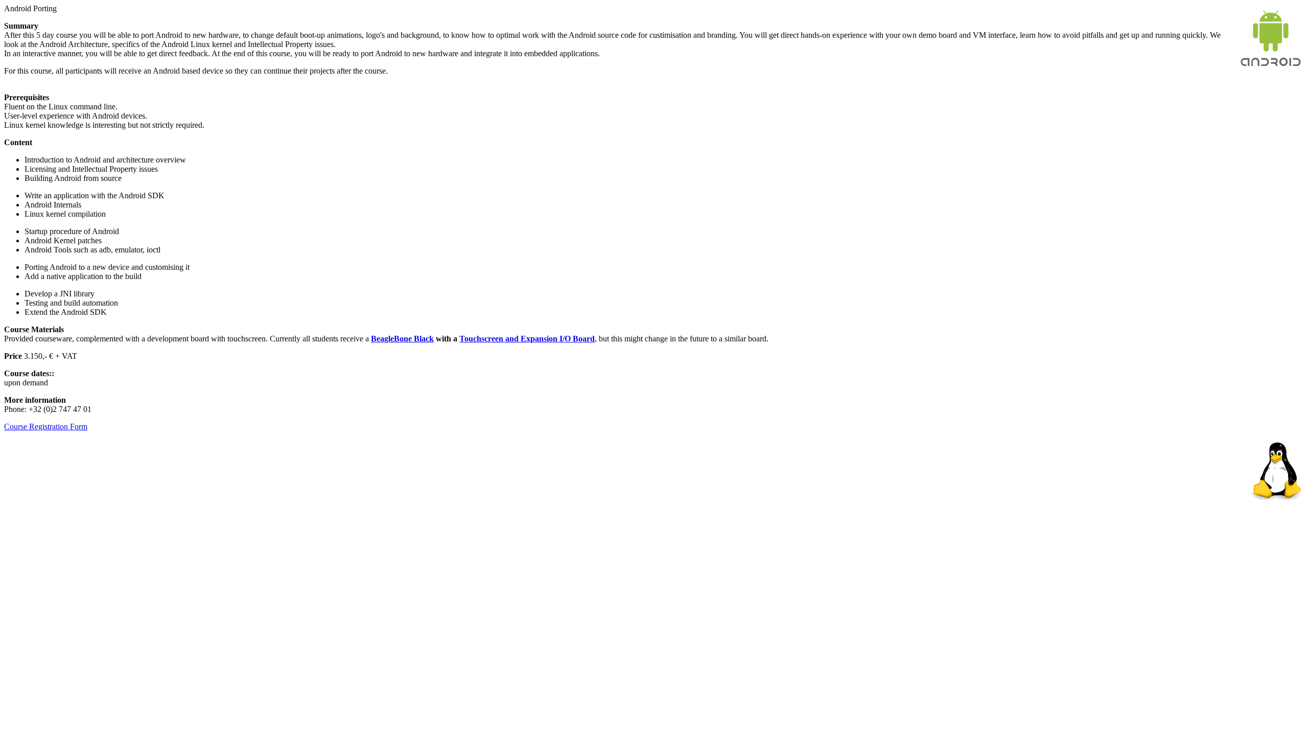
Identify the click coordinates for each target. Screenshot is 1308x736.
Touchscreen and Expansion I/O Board (527, 338)
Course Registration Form (45, 426)
